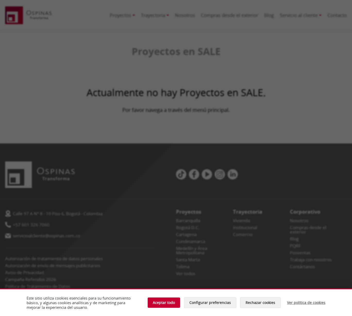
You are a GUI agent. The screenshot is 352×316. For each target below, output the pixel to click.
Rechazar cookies (260, 302)
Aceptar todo (164, 302)
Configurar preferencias (210, 302)
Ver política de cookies (306, 302)
